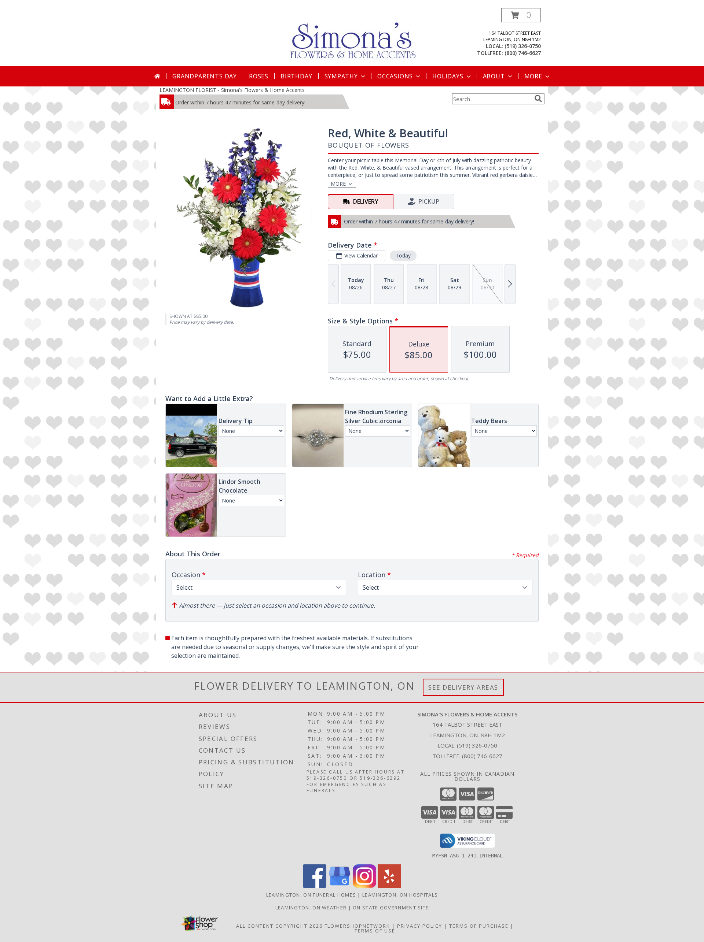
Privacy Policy (419, 926)
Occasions (395, 76)
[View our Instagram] (364, 885)
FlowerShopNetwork (357, 926)
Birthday (296, 76)
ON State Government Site (391, 907)
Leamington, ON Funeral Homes (311, 894)
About (494, 76)
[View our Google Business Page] (339, 885)
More (533, 76)
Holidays (447, 76)
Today (403, 255)
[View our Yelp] (389, 885)
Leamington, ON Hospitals (400, 894)
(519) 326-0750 (523, 45)
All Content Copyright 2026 (279, 926)
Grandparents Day (204, 76)
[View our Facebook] (314, 885)
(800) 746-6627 (523, 52)
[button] (521, 15)
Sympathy (341, 76)
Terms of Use (375, 930)
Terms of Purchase (479, 926)
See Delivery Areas (463, 687)
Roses (258, 76)
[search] (538, 98)
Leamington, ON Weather (311, 907)
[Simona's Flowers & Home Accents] (355, 36)
